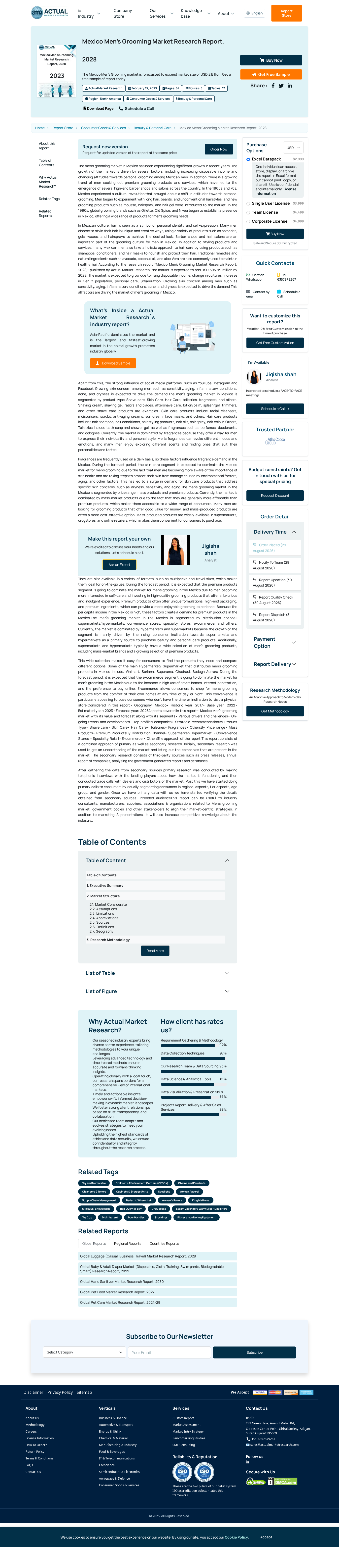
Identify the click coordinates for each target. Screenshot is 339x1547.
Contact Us (33, 1472)
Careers (31, 1431)
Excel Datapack (278, 159)
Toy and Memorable (94, 1183)
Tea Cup (87, 1217)
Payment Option (264, 642)
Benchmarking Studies (188, 1438)
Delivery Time (270, 531)
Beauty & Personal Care (195, 99)
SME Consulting (183, 1445)
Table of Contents (46, 162)
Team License (278, 212)
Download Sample (115, 363)
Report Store (287, 13)
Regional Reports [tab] (127, 1243)
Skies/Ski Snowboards (96, 1208)
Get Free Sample (274, 74)
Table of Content (106, 860)
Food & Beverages (112, 1451)
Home (40, 128)
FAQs (29, 1465)
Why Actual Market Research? (48, 182)
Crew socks (159, 1208)
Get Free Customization (275, 342)
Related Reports (45, 213)
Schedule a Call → (275, 408)
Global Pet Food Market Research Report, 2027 (117, 1292)
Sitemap (84, 1392)
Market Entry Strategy (187, 1431)
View (223, 149)
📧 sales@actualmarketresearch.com (272, 1445)
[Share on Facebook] (273, 85)
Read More (155, 950)
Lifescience (107, 1465)
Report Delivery (272, 664)
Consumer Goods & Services (149, 99)
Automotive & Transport (116, 1425)
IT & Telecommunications (117, 1458)
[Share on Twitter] (281, 85)
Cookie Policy (236, 1537)
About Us (32, 1418)
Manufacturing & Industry (117, 1445)
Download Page (99, 108)
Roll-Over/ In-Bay (131, 1208)
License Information (40, 1438)
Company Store (123, 13)
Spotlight (164, 1191)
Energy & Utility (110, 1431)
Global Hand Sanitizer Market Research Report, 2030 (122, 1281)
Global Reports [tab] (94, 1243)
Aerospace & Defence (114, 1478)
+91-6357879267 (263, 1439)
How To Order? (36, 1445)
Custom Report (183, 1418)
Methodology (35, 1425)
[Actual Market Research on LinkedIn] (247, 1462)
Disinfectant (110, 1217)
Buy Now (274, 60)
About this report (47, 145)
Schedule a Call (139, 108)
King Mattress (200, 1200)
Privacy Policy (60, 1392)
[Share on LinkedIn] (290, 85)
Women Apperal (189, 1191)
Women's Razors (172, 1200)
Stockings (161, 1217)
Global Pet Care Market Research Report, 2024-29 (120, 1302)
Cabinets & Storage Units (132, 1191)
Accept (266, 1537)
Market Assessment (186, 1425)
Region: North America (104, 99)
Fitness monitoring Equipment (196, 1217)
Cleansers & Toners (94, 1191)
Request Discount (275, 495)
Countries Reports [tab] (164, 1243)
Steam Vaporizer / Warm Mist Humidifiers (201, 1208)
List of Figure (101, 991)
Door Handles (136, 1217)
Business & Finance (113, 1418)
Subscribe (255, 1352)
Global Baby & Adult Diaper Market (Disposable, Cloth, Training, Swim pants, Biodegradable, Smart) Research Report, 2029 (152, 1268)
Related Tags (49, 198)
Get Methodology (275, 711)
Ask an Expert (119, 564)
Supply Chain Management (99, 1200)
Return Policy (35, 1451)
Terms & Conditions (39, 1458)
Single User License (278, 203)
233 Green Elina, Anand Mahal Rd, (270, 1423)
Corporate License (278, 221)
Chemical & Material (113, 1438)
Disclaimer (33, 1392)
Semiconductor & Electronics (119, 1472)
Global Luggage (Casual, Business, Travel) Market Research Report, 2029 (138, 1256)
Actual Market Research (105, 88)
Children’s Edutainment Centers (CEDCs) (142, 1183)
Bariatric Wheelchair (139, 1200)
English (257, 13)
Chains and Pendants (191, 1183)
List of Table (100, 973)
